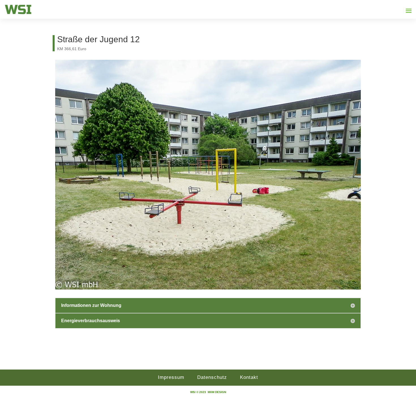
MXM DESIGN (217, 392)
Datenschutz (212, 377)
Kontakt (249, 377)
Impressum (171, 377)
